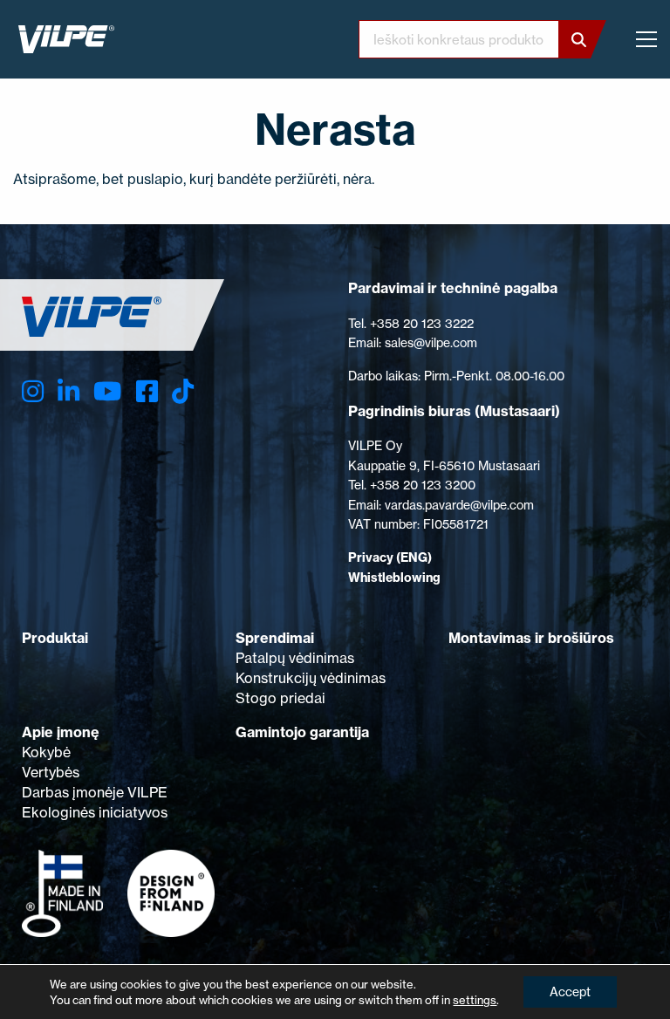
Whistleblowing (394, 577)
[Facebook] (147, 391)
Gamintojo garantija (302, 732)
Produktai (55, 637)
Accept (570, 991)
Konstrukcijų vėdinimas (311, 678)
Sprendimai (275, 637)
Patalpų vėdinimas (295, 658)
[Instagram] (33, 391)
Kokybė (46, 752)
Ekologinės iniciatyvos (95, 812)
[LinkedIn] (68, 391)
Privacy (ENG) (390, 557)
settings (474, 1000)
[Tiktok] (183, 391)
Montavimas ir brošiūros (531, 637)
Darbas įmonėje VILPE (95, 792)
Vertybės (50, 772)
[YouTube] (107, 391)
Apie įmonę (60, 732)
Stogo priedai (280, 698)
